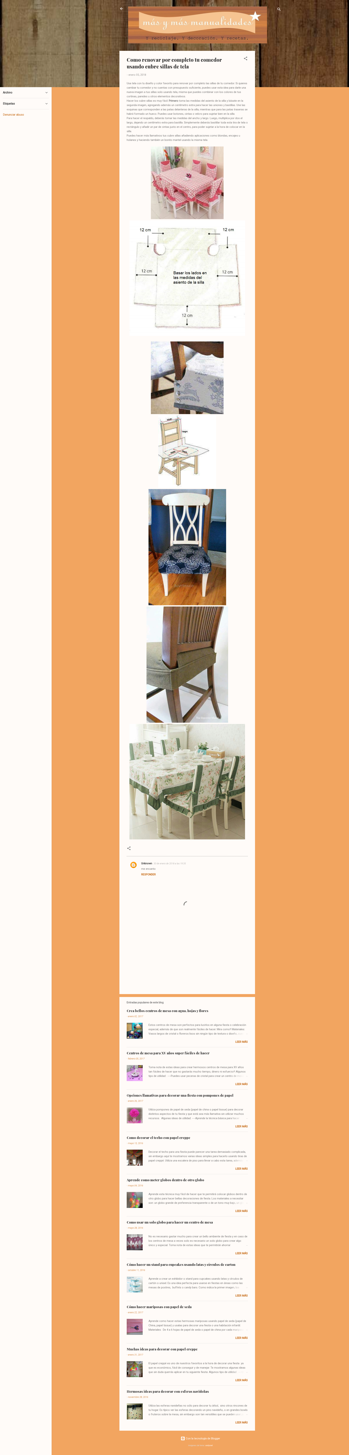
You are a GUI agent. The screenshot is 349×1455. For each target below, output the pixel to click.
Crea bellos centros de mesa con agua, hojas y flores (167, 1011)
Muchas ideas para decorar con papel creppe (162, 1349)
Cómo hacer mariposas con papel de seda (159, 1307)
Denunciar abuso (13, 114)
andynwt (209, 1445)
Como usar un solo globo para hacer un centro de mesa (170, 1222)
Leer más (241, 1041)
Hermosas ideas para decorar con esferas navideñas (168, 1391)
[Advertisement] (269, 105)
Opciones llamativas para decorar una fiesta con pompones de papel (180, 1095)
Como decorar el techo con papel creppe (158, 1137)
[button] (245, 59)
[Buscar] (279, 9)
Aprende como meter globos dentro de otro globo (165, 1180)
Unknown (146, 863)
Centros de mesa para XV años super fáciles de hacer (168, 1053)
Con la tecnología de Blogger (202, 1438)
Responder (148, 874)
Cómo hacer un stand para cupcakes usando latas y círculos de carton (181, 1264)
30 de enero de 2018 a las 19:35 (170, 863)
